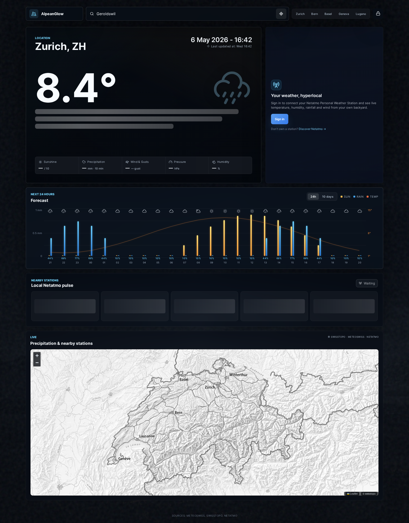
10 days (327, 196)
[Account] (378, 14)
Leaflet (353, 493)
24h (313, 196)
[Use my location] (281, 14)
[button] (36, 355)
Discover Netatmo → (312, 129)
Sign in (280, 119)
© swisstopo (369, 493)
